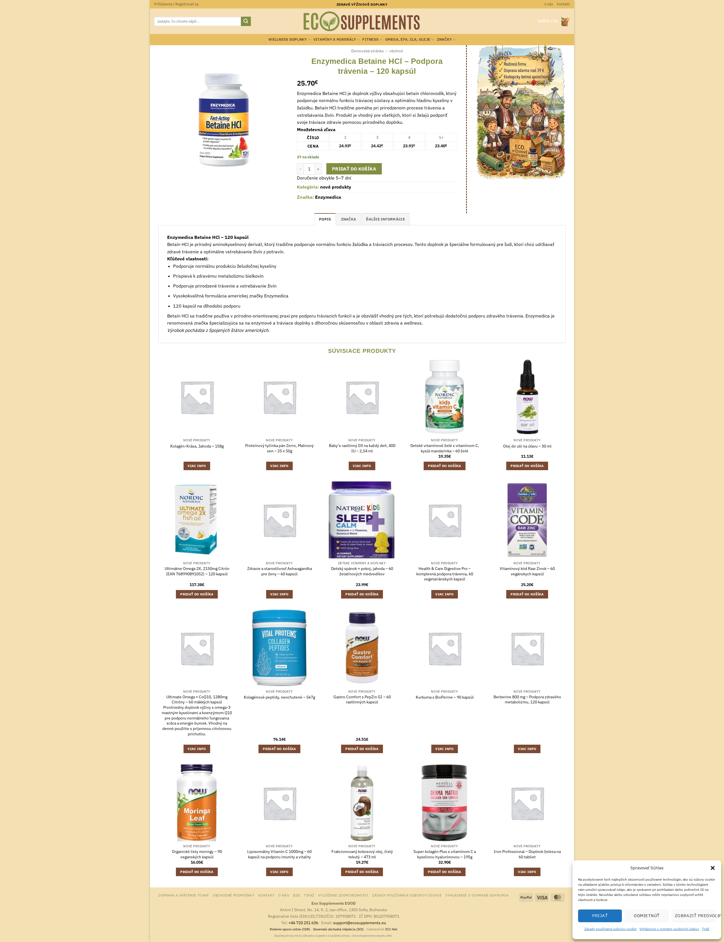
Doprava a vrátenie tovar (183, 895)
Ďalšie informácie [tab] (385, 219)
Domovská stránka (367, 50)
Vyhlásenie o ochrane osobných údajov (669, 929)
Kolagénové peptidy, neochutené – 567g (279, 697)
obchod (396, 50)
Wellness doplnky (287, 39)
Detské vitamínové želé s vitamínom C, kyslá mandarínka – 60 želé (444, 448)
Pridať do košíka (354, 169)
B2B (296, 895)
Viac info (197, 466)
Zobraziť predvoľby (695, 915)
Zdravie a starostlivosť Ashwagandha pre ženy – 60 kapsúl (279, 571)
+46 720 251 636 (303, 922)
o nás (548, 4)
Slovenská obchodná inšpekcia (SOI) (338, 929)
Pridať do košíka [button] (444, 466)
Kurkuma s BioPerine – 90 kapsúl (445, 697)
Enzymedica (328, 197)
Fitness (370, 39)
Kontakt (563, 4)
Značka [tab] (348, 219)
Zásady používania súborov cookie (610, 929)
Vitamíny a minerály (334, 39)
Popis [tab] (325, 219)
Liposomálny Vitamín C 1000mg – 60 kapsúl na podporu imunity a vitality (279, 854)
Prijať (600, 915)
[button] (713, 868)
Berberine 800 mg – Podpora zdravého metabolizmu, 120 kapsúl (527, 699)
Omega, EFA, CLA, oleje (407, 39)
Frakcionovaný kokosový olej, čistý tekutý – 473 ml (362, 854)
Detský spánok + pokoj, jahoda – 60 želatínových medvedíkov (362, 571)
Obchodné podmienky (233, 895)
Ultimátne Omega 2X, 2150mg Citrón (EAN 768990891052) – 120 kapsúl (197, 571)
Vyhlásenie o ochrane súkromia (477, 895)
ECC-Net (391, 929)
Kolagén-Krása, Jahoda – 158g (197, 446)
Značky (444, 39)
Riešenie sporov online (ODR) (290, 929)
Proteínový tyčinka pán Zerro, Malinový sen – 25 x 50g (279, 448)
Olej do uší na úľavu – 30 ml (527, 446)
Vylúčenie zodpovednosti (343, 895)
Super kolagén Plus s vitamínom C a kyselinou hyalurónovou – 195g (444, 854)
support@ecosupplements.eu (359, 922)
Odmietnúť (647, 915)
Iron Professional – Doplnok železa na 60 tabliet (527, 854)
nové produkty (335, 187)
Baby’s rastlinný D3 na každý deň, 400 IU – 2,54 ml (362, 448)
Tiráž (705, 929)
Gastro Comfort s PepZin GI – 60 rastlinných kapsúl (362, 699)
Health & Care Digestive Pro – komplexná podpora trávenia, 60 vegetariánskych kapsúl (444, 574)
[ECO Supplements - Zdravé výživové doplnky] (362, 21)
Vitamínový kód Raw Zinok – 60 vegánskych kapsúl (527, 571)
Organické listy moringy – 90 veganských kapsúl (197, 854)
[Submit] (246, 21)
